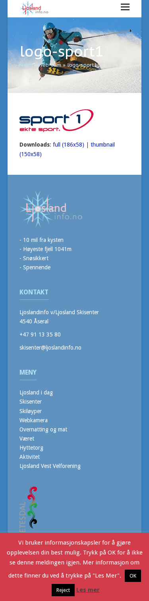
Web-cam (49, 65)
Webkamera (33, 420)
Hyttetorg (31, 447)
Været (26, 438)
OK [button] (133, 576)
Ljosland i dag (36, 392)
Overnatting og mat (43, 429)
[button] (125, 7)
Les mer (88, 589)
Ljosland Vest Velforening (50, 466)
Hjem (25, 65)
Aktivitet (29, 457)
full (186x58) (68, 144)
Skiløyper (30, 411)
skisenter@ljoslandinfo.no (50, 347)
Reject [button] (63, 590)
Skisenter (30, 401)
